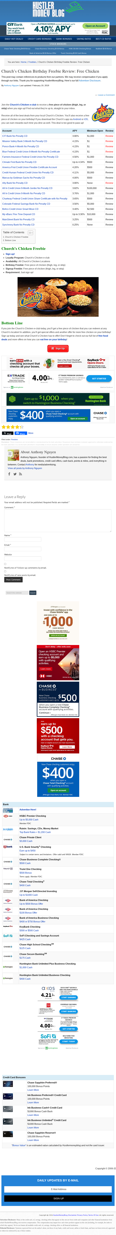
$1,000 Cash (26, 967)
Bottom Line (10, 240)
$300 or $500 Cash (29, 930)
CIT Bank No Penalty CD (14, 136)
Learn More (33, 1090)
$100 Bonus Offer (28, 913)
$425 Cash (25, 939)
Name (7, 535)
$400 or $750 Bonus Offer (32, 921)
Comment (9, 507)
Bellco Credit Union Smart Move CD (20, 209)
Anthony (30, 464)
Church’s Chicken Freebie (16, 237)
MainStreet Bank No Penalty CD (18, 219)
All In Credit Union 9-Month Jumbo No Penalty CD (27, 188)
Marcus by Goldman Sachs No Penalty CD (23, 178)
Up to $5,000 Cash (29, 819)
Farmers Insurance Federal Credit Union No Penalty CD (30, 157)
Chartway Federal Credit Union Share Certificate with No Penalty (34, 198)
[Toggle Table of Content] (29, 232)
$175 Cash (25, 958)
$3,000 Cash (26, 841)
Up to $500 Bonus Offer (31, 904)
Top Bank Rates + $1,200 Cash (35, 832)
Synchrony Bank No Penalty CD (18, 225)
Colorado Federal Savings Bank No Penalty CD (26, 204)
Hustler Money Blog (58, 9)
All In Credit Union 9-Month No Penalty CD (23, 193)
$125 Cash (25, 948)
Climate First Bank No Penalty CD (19, 162)
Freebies (14, 440)
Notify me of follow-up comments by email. (25, 567)
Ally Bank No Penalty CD (15, 183)
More (30, 433)
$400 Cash (25, 885)
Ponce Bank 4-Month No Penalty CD (20, 146)
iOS (86, 119)
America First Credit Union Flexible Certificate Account (29, 167)
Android (77, 119)
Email (7, 544)
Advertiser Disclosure (89, 80)
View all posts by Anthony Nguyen (25, 468)
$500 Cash (25, 863)
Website (8, 554)
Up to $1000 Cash (29, 895)
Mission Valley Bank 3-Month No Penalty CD (24, 141)
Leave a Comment (106, 95)
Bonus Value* (19, 1145)
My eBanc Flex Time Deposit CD (18, 214)
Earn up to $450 (28, 850)
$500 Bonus (26, 873)
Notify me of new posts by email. (20, 575)
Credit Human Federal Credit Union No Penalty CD (28, 172)
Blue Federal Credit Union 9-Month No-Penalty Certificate (31, 151)
